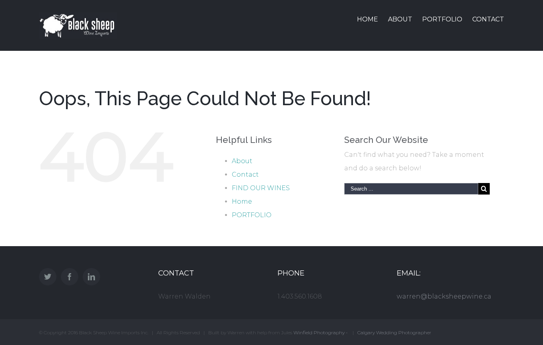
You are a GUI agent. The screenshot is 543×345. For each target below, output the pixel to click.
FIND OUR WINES (261, 188)
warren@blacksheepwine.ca (444, 296)
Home (242, 201)
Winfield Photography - (321, 332)
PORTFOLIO (252, 215)
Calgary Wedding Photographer (394, 332)
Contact (245, 174)
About (242, 161)
